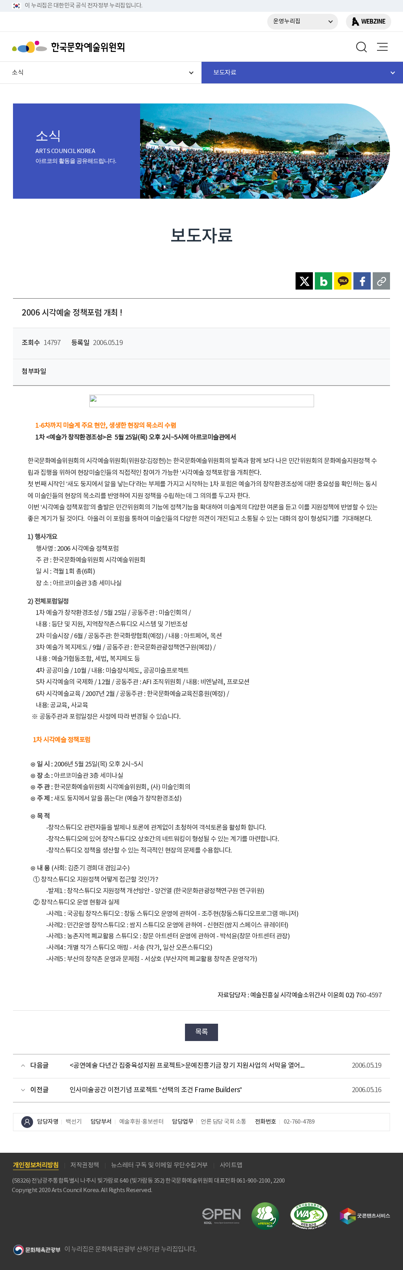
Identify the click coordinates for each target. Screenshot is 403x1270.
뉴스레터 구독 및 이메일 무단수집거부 (159, 1165)
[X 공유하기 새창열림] (304, 281)
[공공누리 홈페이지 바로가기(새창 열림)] (221, 1212)
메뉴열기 (382, 47)
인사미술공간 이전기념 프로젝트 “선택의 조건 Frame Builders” (156, 1090)
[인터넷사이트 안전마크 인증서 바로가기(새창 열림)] (265, 1207)
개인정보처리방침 (36, 1165)
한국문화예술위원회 (70, 46)
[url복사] (381, 281)
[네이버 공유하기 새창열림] (323, 281)
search (362, 47)
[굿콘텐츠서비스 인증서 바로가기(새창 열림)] (365, 1211)
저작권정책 (84, 1165)
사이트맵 (231, 1165)
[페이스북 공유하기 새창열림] (362, 281)
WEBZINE (373, 21)
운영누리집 (287, 21)
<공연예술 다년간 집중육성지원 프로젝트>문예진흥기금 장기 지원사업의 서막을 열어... (187, 1066)
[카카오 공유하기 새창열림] (343, 281)
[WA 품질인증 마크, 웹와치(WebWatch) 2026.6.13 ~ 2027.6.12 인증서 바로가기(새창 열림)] (309, 1206)
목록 (201, 1032)
